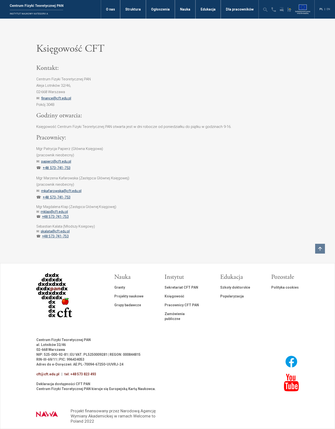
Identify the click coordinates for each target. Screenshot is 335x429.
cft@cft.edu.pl (47, 374)
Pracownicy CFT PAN (182, 305)
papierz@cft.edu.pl (56, 161)
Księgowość (174, 296)
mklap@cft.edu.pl (54, 212)
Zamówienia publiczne (175, 316)
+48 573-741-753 (56, 168)
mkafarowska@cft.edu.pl (61, 191)
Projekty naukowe (128, 296)
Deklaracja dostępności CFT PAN (63, 384)
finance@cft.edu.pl (56, 98)
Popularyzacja (232, 296)
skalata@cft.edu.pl (55, 231)
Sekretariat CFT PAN (181, 287)
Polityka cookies (285, 287)
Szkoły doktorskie (235, 287)
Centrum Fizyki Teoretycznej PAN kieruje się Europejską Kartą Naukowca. (96, 389)
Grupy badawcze (127, 305)
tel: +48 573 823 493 (80, 374)
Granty (119, 287)
